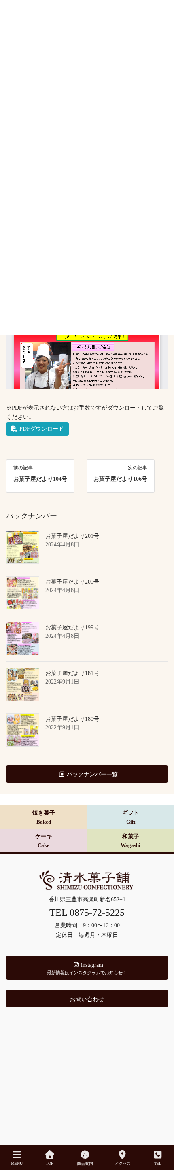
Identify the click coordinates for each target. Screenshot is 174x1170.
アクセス (123, 1163)
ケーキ (43, 841)
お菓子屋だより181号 (72, 673)
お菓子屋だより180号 (72, 719)
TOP (49, 1163)
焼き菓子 (43, 817)
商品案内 (85, 1163)
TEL (157, 1163)
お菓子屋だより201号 (72, 536)
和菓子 (130, 841)
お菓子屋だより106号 (120, 479)
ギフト (130, 817)
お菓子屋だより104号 (40, 479)
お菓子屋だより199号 (72, 627)
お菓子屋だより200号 (72, 582)
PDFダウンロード (41, 429)
